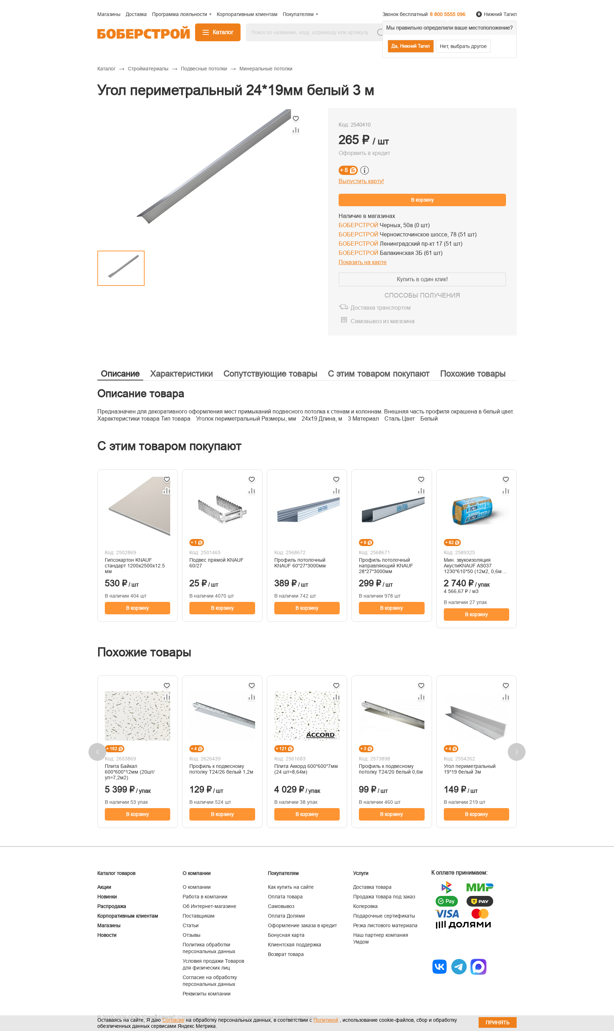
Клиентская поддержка (294, 944)
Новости (107, 935)
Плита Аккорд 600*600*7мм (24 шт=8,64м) (306, 769)
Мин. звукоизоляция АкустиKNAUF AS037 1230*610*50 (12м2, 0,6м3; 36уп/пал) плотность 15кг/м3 (475, 565)
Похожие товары (473, 373)
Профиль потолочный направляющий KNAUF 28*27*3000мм (386, 565)
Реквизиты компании (207, 994)
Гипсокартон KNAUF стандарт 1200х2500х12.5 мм (135, 565)
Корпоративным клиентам (127, 916)
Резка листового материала (385, 925)
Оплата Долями (286, 916)
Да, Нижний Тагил (411, 46)
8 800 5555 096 (447, 14)
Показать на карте (363, 262)
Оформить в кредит (364, 153)
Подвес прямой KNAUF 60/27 (216, 562)
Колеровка (365, 906)
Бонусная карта (286, 935)
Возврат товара (286, 954)
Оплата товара (285, 896)
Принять (498, 1022)
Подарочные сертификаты (384, 916)
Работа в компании (205, 896)
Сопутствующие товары (270, 373)
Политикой (325, 1020)
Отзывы (191, 935)
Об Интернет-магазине (209, 906)
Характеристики (181, 373)
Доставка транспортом (381, 308)
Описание (120, 373)
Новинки (107, 896)
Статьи (191, 925)
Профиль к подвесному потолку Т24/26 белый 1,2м (221, 769)
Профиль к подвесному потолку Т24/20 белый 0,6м (391, 769)
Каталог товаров (116, 873)
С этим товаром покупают (379, 373)
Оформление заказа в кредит (302, 925)
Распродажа (111, 906)
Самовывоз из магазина (383, 321)
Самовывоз (281, 906)
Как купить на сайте (291, 887)
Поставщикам (199, 916)
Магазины (108, 925)
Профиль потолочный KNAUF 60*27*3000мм (300, 562)
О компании (197, 887)
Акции (104, 887)
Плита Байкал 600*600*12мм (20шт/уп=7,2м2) (130, 771)
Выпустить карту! (361, 181)
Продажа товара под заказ (384, 896)
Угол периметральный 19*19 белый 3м (470, 769)
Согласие (173, 1020)
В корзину (422, 200)
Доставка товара (372, 887)
